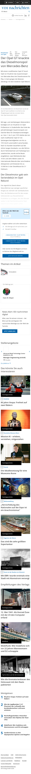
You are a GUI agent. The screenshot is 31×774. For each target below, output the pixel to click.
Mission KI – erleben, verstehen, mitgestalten (12, 437)
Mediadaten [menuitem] (18, 757)
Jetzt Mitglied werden (15, 256)
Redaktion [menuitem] (17, 760)
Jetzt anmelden (9, 331)
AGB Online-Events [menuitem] (20, 755)
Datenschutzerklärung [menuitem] (7, 758)
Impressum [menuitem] (16, 763)
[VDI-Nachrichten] (15, 8)
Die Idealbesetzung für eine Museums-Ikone (14, 472)
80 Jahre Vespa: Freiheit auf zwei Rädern (14, 403)
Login (26, 2)
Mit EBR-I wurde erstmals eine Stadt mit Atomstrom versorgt (15, 577)
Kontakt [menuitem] (24, 760)
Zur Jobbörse (5, 363)
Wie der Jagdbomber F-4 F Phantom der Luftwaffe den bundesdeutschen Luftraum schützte (14, 707)
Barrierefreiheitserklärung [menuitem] (8, 766)
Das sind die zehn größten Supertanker (13, 542)
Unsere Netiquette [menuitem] (6, 763)
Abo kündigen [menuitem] (5, 755)
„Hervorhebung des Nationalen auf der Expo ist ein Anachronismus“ (14, 507)
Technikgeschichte (20, 19)
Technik (10, 19)
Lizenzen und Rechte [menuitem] (6, 760)
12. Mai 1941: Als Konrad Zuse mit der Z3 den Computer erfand (15, 615)
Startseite (3, 19)
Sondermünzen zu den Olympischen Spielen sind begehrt (17, 734)
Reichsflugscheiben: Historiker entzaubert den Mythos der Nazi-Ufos (16, 718)
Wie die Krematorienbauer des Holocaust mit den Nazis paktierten (15, 682)
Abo (17, 2)
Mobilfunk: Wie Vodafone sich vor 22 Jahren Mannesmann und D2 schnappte (15, 648)
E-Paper (10, 2)
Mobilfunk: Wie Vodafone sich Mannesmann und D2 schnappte (16, 726)
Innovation (12, 272)
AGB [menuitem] (12, 755)
